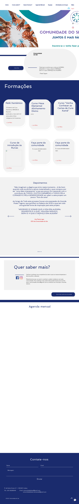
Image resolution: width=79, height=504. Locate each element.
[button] (53, 294)
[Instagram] (73, 28)
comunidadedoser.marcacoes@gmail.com (34, 492)
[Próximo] (68, 216)
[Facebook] (17, 277)
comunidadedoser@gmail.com (31, 490)
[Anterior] (11, 216)
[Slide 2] (39, 251)
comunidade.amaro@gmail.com (38, 282)
